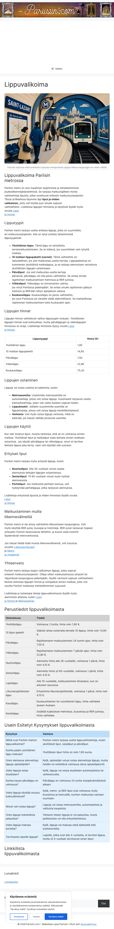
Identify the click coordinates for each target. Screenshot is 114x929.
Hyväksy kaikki (56, 916)
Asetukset (19, 916)
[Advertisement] (57, 42)
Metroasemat (26, 600)
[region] (38, 907)
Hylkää (36, 916)
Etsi (104, 903)
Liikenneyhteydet (24, 547)
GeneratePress (88, 924)
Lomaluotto (11, 881)
